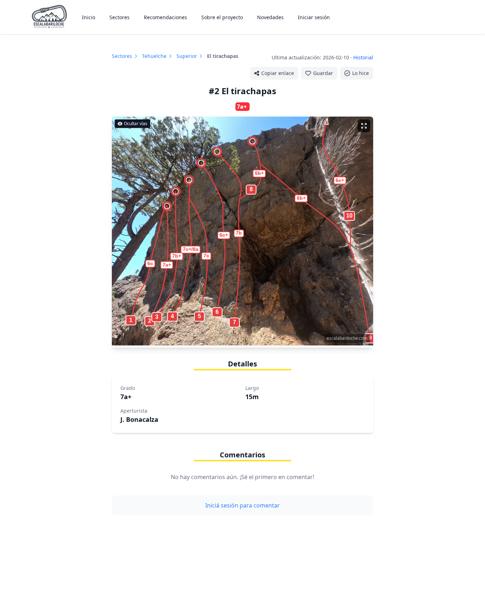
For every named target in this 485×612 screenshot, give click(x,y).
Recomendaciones (165, 17)
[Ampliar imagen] (364, 125)
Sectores (119, 17)
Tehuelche (154, 56)
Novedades (270, 17)
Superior (186, 56)
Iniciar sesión (314, 17)
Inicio (88, 17)
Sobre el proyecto (222, 17)
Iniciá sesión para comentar (242, 505)
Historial (363, 57)
